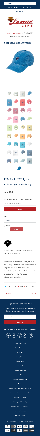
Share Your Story (20, 343)
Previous (8, 293)
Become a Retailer (20, 397)
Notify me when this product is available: (18, 199)
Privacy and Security (20, 402)
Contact (20, 352)
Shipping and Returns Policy (20, 406)
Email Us (20, 375)
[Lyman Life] (20, 22)
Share (14, 286)
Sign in (9, 7)
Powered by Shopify (26, 421)
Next (32, 293)
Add (27, 286)
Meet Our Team (20, 348)
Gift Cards (20, 366)
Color (5, 216)
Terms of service (20, 411)
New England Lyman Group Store (20, 388)
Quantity (7, 226)
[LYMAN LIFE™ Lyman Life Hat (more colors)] (20, 61)
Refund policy (20, 415)
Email (33, 286)
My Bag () (20, 7)
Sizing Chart (20, 357)
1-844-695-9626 (20, 370)
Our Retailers (20, 384)
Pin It (21, 286)
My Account (20, 361)
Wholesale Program (20, 379)
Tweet (8, 286)
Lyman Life (15, 421)
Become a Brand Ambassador (20, 393)
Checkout (29, 7)
